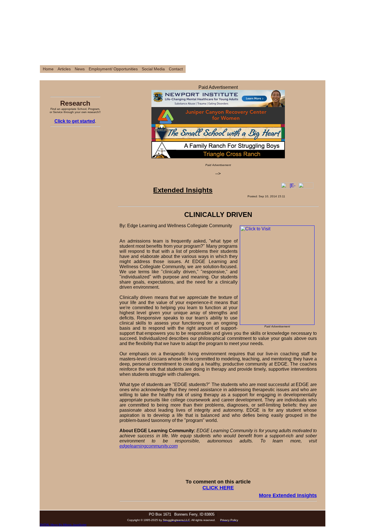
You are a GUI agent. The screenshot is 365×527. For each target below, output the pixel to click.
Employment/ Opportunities (113, 69)
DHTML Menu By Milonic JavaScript (63, 524)
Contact (176, 69)
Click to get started (74, 121)
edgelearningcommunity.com (148, 446)
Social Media (153, 69)
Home (48, 69)
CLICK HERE (218, 488)
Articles (64, 69)
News (80, 69)
